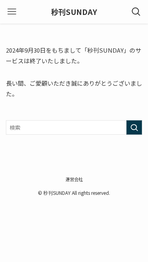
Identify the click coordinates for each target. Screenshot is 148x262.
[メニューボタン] (12, 12)
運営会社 (74, 179)
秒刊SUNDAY (74, 12)
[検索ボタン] (136, 12)
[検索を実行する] (134, 127)
